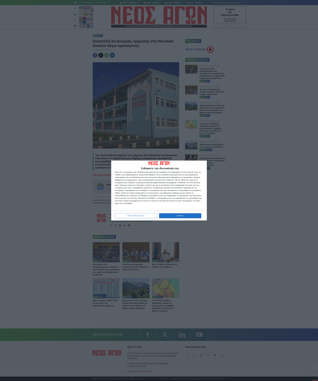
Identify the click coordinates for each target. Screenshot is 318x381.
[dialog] (159, 191)
